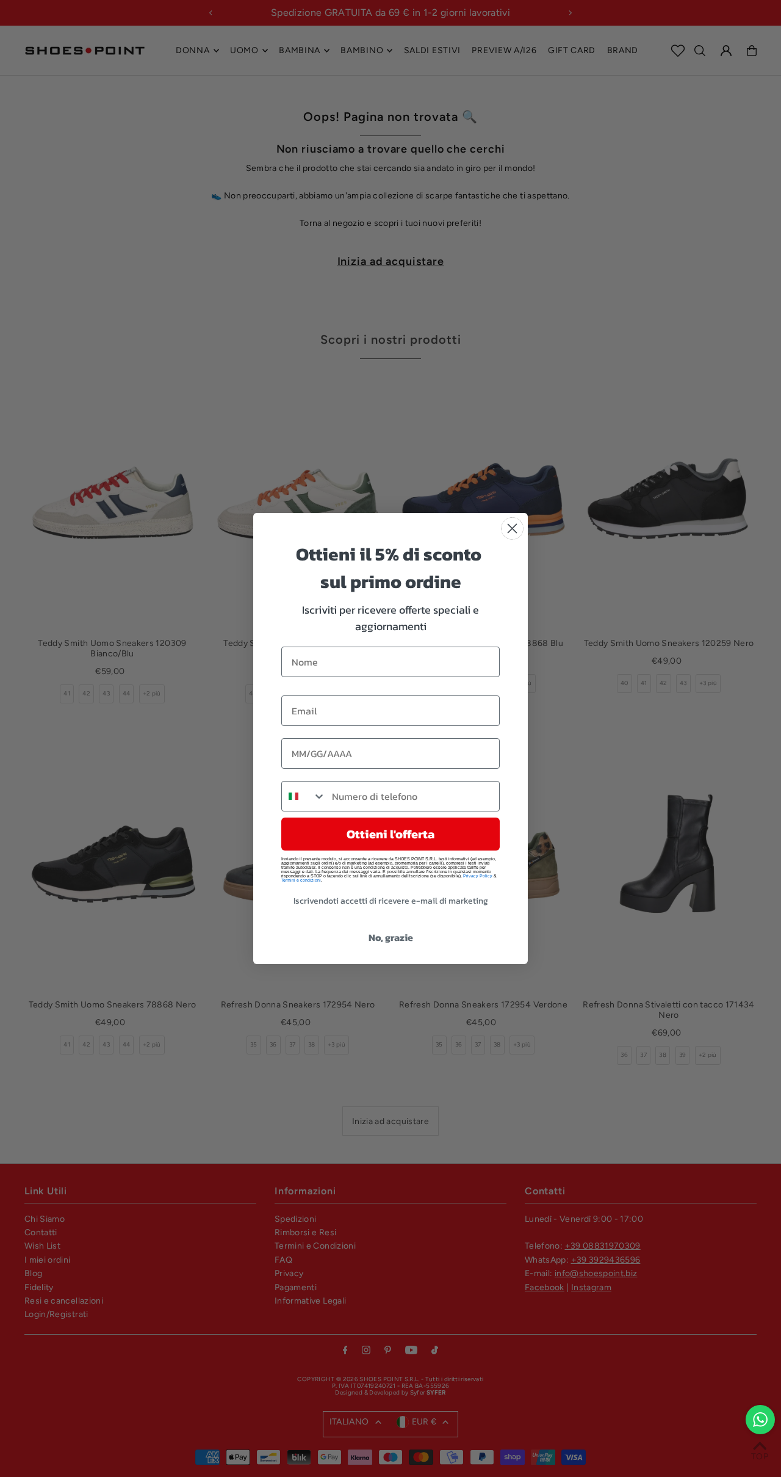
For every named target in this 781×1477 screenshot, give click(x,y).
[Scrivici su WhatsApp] (760, 1419)
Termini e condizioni (301, 880)
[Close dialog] (512, 528)
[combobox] (304, 796)
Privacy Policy (477, 876)
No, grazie (391, 937)
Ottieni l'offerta (390, 834)
